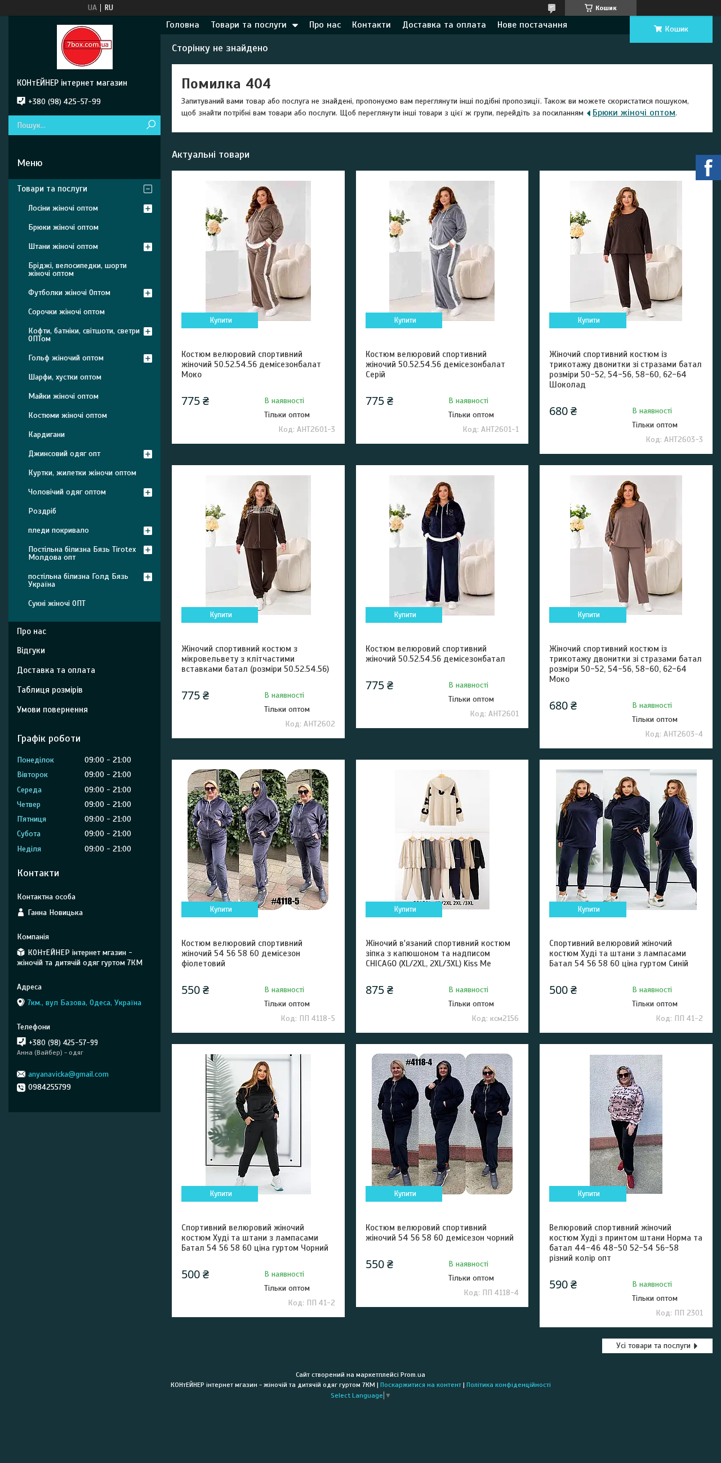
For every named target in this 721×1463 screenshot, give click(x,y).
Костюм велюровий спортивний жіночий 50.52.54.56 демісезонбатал (435, 654)
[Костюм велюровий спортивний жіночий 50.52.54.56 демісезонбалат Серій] (442, 250)
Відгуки (31, 650)
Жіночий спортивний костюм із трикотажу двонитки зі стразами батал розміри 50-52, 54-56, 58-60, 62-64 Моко (625, 664)
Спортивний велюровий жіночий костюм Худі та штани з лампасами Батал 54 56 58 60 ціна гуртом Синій (618, 953)
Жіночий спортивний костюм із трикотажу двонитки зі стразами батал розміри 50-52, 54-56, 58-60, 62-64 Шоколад (625, 369)
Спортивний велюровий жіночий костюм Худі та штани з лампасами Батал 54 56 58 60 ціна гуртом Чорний (254, 1238)
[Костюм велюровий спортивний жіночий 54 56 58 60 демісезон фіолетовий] (258, 839)
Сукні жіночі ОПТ (57, 603)
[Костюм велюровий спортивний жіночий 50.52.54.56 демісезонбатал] (442, 545)
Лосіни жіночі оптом (63, 208)
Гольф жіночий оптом (66, 358)
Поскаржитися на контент (420, 1385)
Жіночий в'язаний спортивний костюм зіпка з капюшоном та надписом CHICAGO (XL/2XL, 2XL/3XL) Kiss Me (438, 953)
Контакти (371, 24)
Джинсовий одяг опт (64, 453)
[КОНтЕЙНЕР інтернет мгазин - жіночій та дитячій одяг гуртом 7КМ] (84, 46)
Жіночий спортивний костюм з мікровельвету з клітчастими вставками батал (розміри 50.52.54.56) (255, 659)
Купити (221, 320)
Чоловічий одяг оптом (67, 492)
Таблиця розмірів (50, 690)
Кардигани (46, 434)
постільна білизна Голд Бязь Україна (78, 580)
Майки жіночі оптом (63, 396)
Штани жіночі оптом (63, 246)
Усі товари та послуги (653, 1345)
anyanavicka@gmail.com (68, 1074)
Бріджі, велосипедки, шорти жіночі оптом (77, 269)
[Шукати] (151, 125)
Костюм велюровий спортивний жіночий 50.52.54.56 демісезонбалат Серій (435, 364)
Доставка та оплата (444, 24)
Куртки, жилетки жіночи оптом (82, 473)
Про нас (325, 24)
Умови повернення (52, 709)
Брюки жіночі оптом (634, 112)
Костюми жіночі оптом (67, 415)
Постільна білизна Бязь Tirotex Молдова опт (82, 553)
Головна (182, 24)
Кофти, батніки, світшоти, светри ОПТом (84, 335)
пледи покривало (58, 530)
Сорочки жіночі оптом (66, 311)
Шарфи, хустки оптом (64, 377)
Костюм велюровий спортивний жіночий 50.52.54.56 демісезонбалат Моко (251, 364)
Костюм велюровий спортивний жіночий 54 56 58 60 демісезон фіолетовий (241, 953)
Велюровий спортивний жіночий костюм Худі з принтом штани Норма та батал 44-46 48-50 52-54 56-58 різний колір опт (625, 1243)
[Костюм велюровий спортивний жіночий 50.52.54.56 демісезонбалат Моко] (258, 250)
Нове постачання (532, 24)
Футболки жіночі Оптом (69, 292)
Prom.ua (412, 1375)
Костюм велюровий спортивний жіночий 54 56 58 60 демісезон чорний (440, 1233)
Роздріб (42, 511)
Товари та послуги (249, 24)
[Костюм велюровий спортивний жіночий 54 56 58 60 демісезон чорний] (442, 1124)
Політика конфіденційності (508, 1385)
